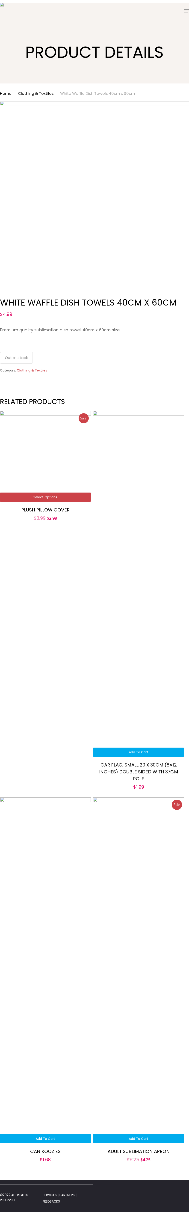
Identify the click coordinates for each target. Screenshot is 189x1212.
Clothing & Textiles (36, 93)
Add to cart (138, 752)
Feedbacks (51, 1201)
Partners (67, 1195)
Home (6, 93)
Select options (45, 497)
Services (50, 1195)
